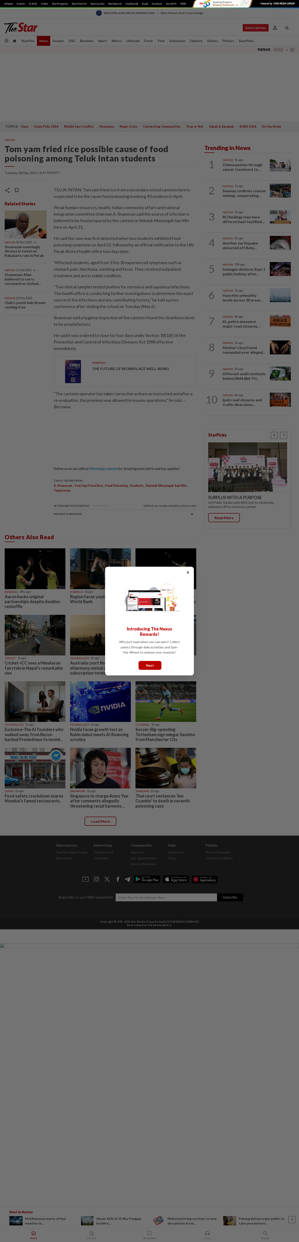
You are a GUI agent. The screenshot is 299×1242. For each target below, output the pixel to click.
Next (150, 665)
